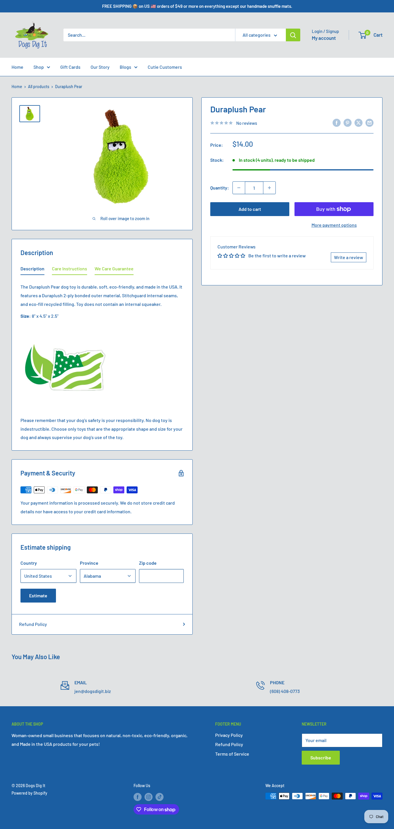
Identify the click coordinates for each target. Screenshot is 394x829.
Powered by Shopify (29, 793)
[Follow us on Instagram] (149, 797)
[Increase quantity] (269, 188)
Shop (38, 67)
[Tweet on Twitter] (358, 122)
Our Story (100, 67)
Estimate (38, 595)
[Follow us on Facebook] (138, 797)
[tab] (32, 269)
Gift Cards (70, 67)
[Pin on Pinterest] (348, 122)
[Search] (293, 35)
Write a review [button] (348, 257)
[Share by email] (369, 122)
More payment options (334, 225)
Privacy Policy (229, 735)
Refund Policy (33, 624)
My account (324, 38)
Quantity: (219, 187)
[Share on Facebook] (337, 122)
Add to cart (250, 209)
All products (38, 86)
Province (89, 563)
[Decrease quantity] (239, 188)
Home (17, 67)
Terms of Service (232, 753)
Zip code (148, 563)
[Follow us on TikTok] (159, 797)
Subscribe (320, 757)
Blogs (125, 67)
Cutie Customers (165, 67)
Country (28, 563)
